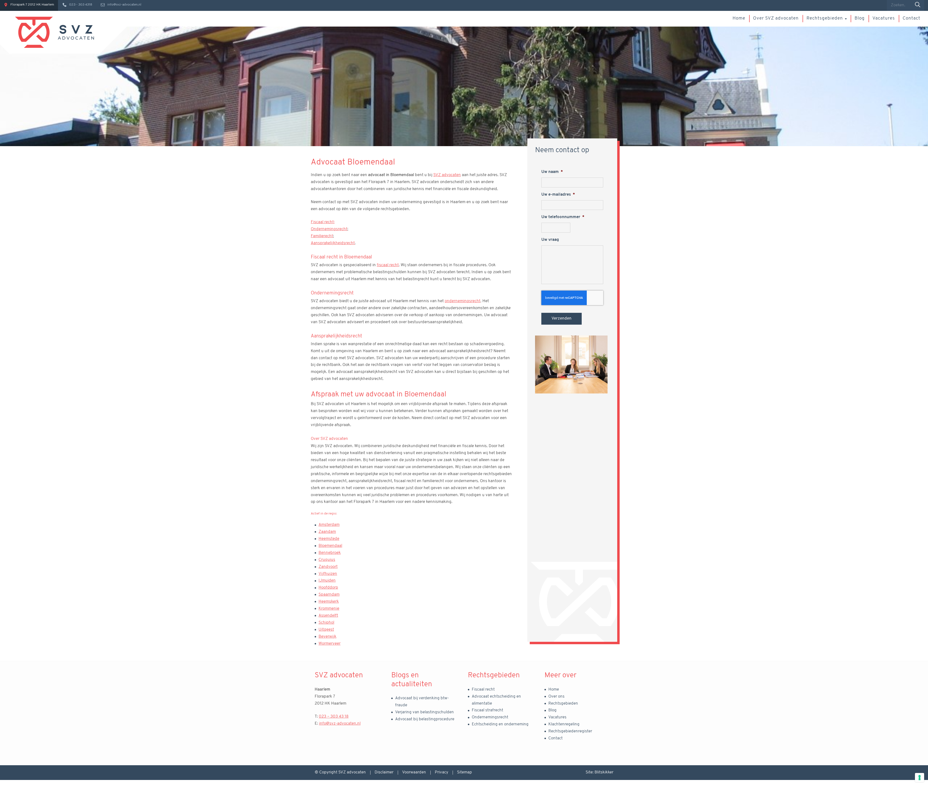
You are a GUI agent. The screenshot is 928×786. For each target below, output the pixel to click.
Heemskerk (329, 602)
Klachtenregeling (564, 724)
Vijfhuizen (328, 574)
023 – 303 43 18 (333, 717)
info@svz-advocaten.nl (340, 724)
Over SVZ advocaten (776, 18)
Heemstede (329, 539)
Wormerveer (330, 644)
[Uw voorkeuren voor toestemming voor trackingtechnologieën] (919, 777)
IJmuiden (327, 581)
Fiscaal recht (483, 689)
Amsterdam (329, 525)
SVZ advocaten (447, 175)
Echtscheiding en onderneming (500, 724)
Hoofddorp (328, 588)
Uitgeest (326, 630)
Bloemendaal (330, 546)
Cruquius (327, 560)
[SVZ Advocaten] (54, 32)
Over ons (556, 696)
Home (738, 18)
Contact (911, 18)
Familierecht (322, 236)
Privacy (441, 772)
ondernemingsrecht (462, 301)
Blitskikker (603, 772)
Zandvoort (328, 567)
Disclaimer (384, 772)
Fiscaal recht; (323, 222)
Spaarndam (329, 595)
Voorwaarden (414, 772)
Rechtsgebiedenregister (570, 731)
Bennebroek (330, 553)
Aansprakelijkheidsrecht (333, 243)
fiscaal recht (388, 265)
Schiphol (326, 623)
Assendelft (328, 616)
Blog (860, 18)
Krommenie (329, 609)
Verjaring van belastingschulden (424, 712)
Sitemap (464, 772)
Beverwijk (327, 637)
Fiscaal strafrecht (487, 710)
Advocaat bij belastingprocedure (424, 719)
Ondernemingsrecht (329, 229)
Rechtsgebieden (824, 18)
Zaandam (327, 532)
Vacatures (883, 18)
